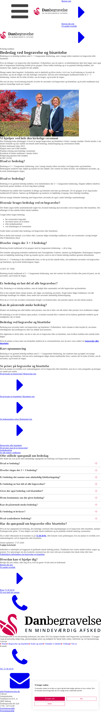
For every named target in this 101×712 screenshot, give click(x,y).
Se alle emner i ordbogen (10, 453)
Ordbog (66, 644)
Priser (4, 644)
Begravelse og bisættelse (18, 644)
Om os (74, 644)
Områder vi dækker (53, 644)
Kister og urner (37, 644)
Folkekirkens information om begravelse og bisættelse (22, 554)
